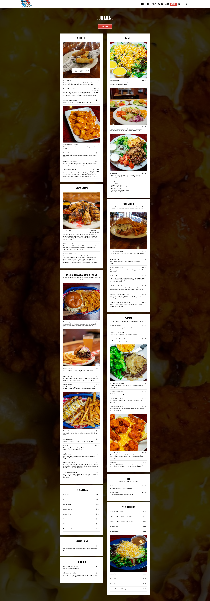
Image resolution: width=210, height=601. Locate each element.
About (167, 4)
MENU (142, 4)
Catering (173, 4)
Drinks (148, 4)
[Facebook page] (184, 4)
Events (154, 4)
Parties (160, 4)
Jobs (179, 4)
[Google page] (186, 4)
